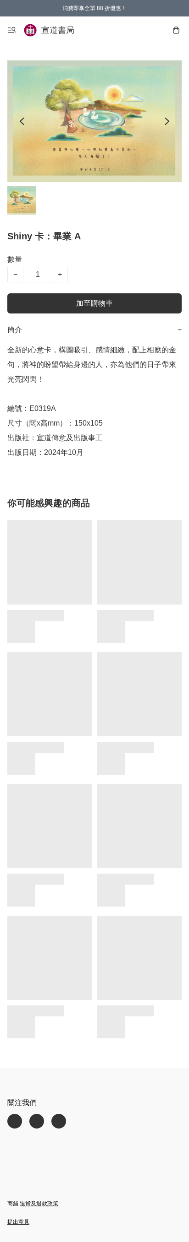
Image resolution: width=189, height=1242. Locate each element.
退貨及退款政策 (39, 1203)
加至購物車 (94, 303)
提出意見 (18, 1222)
